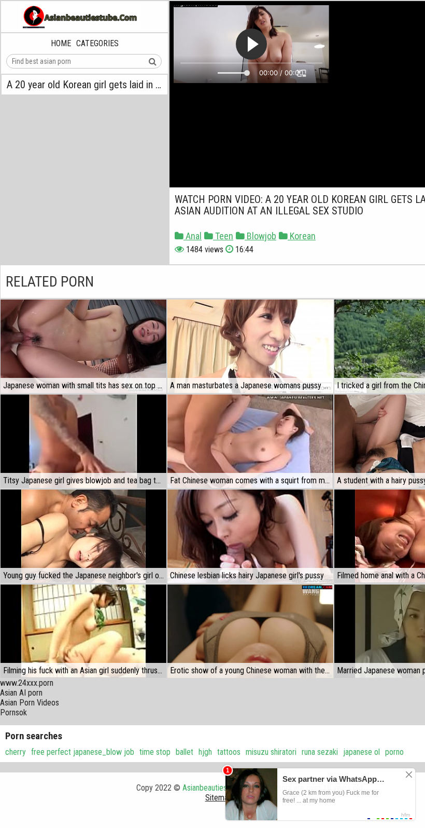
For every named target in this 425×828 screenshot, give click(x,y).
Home (61, 43)
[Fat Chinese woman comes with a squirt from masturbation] (250, 441)
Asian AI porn (21, 693)
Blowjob (260, 235)
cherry (15, 752)
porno (394, 752)
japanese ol (361, 752)
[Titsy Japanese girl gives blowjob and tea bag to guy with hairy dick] (83, 441)
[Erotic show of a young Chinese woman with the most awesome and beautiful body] (250, 631)
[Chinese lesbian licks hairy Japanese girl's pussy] (250, 536)
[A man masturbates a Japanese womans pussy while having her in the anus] (250, 346)
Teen (223, 235)
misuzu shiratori (271, 752)
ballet (184, 752)
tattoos (228, 752)
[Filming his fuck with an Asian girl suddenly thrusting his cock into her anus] (83, 631)
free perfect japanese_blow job (82, 752)
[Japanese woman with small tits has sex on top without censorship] (83, 346)
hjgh (205, 752)
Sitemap (218, 798)
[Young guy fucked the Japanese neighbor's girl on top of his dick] (83, 536)
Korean (302, 235)
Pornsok (13, 712)
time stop (155, 752)
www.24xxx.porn (26, 683)
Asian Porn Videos (29, 703)
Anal (192, 235)
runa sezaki (320, 752)
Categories (97, 43)
